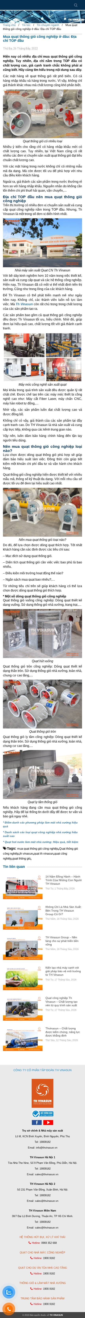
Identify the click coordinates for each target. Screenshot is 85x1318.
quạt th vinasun (43, 853)
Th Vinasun (24, 304)
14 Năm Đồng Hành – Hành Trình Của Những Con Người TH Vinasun (63, 880)
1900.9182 (49, 1258)
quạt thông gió (21, 858)
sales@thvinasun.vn (46, 1174)
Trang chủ (9, 25)
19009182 (45, 1141)
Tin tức (26, 25)
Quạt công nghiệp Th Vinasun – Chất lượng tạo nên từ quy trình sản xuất (61, 1001)
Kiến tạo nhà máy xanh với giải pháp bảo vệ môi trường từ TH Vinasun (63, 971)
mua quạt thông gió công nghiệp (37, 848)
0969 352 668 (49, 1242)
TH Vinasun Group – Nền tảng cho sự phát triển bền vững (61, 941)
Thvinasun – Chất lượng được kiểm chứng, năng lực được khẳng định (62, 1032)
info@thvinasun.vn (46, 1147)
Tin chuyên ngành (48, 25)
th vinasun (26, 853)
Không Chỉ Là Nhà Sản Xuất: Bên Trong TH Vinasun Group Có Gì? (63, 910)
